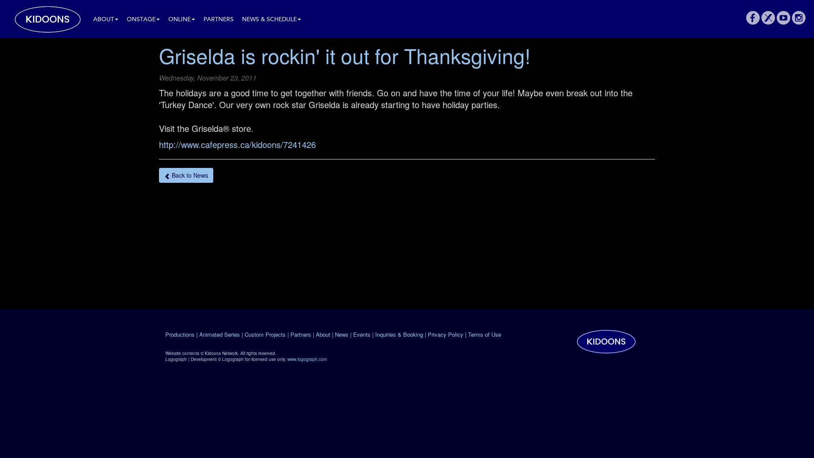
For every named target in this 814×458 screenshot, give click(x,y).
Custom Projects (265, 334)
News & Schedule (269, 20)
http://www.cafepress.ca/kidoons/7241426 (237, 144)
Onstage (141, 20)
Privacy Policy (445, 334)
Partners (219, 20)
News (341, 334)
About (103, 20)
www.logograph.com (307, 359)
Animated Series (219, 334)
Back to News (189, 175)
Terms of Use (484, 334)
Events (362, 334)
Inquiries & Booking (399, 334)
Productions (180, 334)
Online (179, 20)
